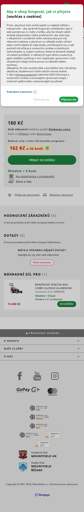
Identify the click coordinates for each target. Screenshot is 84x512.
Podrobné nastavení (19, 92)
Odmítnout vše (41, 99)
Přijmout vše (68, 99)
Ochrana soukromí (26, 74)
